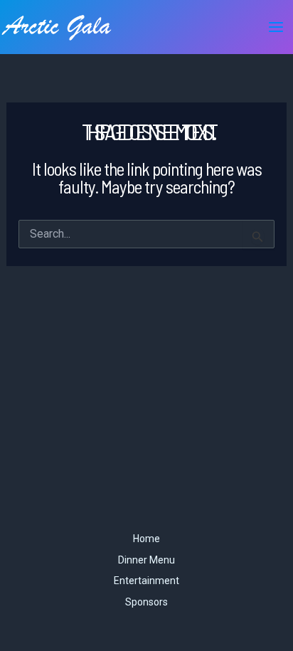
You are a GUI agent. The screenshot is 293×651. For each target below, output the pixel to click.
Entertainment (146, 580)
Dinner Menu (146, 560)
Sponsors (146, 602)
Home (146, 538)
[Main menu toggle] (276, 27)
